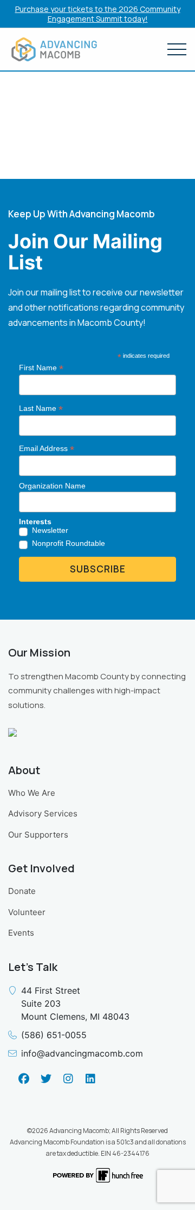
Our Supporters (38, 834)
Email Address (46, 448)
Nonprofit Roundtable (68, 543)
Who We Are (31, 793)
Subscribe (98, 569)
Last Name (41, 408)
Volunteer (27, 912)
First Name (41, 368)
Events (21, 933)
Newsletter (50, 530)
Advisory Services (42, 813)
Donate (22, 891)
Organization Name (52, 485)
